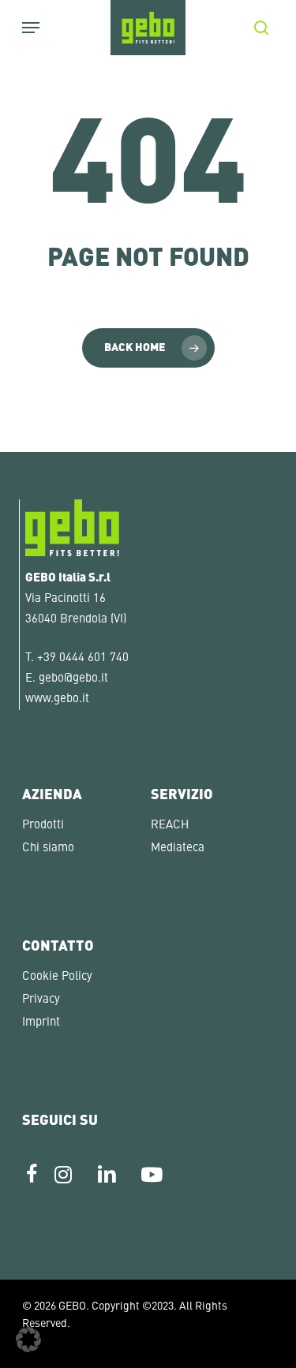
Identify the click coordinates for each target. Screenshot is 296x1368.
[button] (28, 1339)
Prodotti (43, 826)
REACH (170, 826)
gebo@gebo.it (73, 679)
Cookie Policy (57, 977)
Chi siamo (48, 848)
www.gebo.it (57, 699)
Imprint (41, 1023)
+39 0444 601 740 (83, 658)
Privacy (41, 1000)
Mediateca (177, 848)
